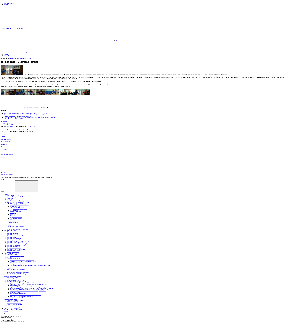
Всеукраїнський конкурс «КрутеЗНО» (16, 280)
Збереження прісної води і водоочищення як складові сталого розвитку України (30, 265)
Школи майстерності (12, 254)
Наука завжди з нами (15, 206)
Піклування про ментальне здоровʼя (13, 307)
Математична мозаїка (15, 292)
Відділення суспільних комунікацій (16, 249)
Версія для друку (27, 107)
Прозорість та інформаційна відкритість (17, 201)
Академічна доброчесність (10, 305)
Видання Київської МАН (16, 217)
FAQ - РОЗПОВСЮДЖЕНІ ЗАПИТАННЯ (14, 309)
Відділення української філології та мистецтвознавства (21, 239)
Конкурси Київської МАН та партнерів (17, 281)
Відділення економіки (12, 233)
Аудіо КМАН (13, 215)
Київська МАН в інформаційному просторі (18, 202)
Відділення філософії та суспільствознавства (18, 241)
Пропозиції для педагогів (10, 299)
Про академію (7, 1)
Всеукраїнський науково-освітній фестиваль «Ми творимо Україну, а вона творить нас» (32, 288)
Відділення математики (13, 234)
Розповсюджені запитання (7, 174)
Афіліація (9, 225)
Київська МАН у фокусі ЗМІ (17, 203)
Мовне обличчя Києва (15, 262)
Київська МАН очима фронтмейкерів (19, 205)
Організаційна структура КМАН (15, 196)
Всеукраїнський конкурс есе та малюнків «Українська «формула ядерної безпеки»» (31, 287)
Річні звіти (9, 199)
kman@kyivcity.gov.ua (9, 124)
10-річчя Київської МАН (13, 222)
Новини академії (12, 58)
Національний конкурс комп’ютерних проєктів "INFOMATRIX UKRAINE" (29, 284)
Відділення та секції (9, 3)
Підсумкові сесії (11, 221)
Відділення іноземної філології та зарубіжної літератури (21, 244)
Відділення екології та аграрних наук (16, 242)
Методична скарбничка (13, 301)
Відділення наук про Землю (14, 238)
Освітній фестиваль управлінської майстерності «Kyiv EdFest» (25, 295)
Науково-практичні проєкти (14, 258)
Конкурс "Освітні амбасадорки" (18, 293)
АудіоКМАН (4, 149)
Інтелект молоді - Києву (16, 211)
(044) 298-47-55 (31, 126)
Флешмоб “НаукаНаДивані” (20, 209)
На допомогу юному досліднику (12, 308)
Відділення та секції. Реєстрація (12, 230)
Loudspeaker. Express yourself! (17, 256)
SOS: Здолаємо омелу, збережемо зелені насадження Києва (25, 264)
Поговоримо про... (14, 210)
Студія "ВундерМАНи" (13, 252)
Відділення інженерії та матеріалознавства (17, 231)
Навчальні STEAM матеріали (14, 303)
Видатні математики (15, 285)
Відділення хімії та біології (13, 246)
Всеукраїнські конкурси (13, 278)
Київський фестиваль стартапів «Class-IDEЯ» (21, 296)
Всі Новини (4, 121)
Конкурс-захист (5, 144)
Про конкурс (10, 268)
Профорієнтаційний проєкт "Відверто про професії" (23, 261)
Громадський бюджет (12, 223)
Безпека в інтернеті (11, 227)
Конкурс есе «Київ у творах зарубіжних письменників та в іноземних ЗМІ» (29, 289)
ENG (116, 40)
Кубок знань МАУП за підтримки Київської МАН (22, 283)
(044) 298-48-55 (11, 126)
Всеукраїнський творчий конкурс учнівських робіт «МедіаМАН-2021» (28, 291)
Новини (3, 136)
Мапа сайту (4, 172)
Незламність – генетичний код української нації (22, 260)
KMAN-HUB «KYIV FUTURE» (18, 297)
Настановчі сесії (11, 219)
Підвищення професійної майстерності (16, 300)
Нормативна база (11, 198)
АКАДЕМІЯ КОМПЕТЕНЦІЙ (11, 253)
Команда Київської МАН (13, 195)
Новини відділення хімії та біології (23, 58)
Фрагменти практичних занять (14, 304)
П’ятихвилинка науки (18, 207)
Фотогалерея (4, 151)
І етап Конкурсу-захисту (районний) (16, 269)
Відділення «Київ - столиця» (14, 248)
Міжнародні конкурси (6, 141)
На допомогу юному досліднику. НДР (16, 274)
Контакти (6, 4)
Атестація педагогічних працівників (16, 226)
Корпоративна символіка (7, 154)
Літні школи (10, 257)
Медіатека (3, 146)
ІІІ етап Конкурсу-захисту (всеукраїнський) (18, 272)
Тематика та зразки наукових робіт (15, 273)
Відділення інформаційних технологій (16, 245)
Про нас (6, 194)
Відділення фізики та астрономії (15, 235)
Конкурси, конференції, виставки (12, 276)
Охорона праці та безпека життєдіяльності (17, 229)
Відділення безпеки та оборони (14, 250)
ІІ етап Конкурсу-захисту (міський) (15, 270)
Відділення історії (11, 237)
